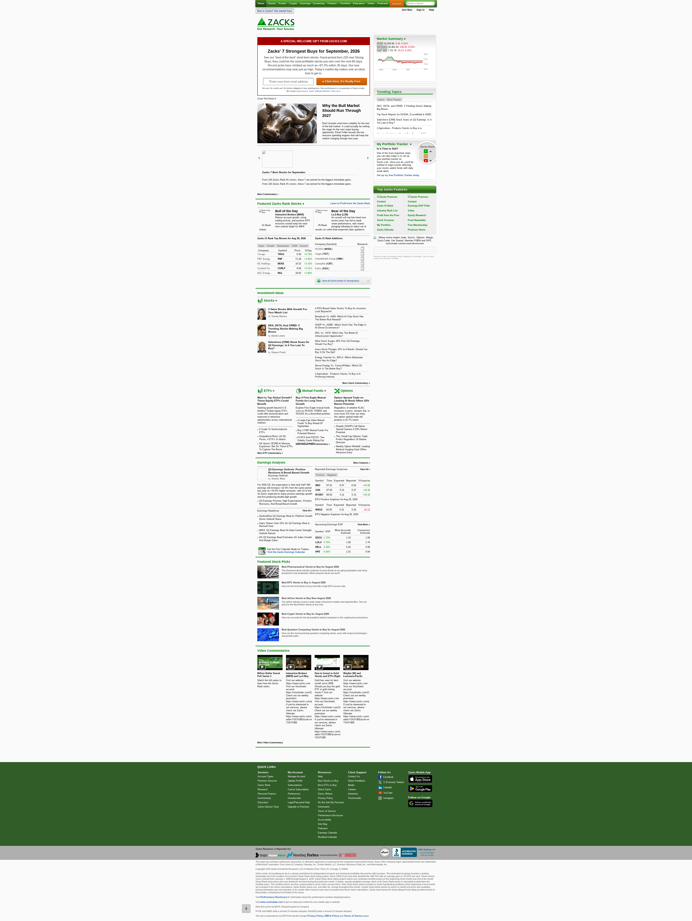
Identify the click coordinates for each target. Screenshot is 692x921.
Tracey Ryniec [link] (279, 316)
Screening (318, 3)
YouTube (387, 792)
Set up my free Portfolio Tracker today (398, 175)
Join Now (407, 9)
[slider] (313, 166)
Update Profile (295, 780)
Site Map (322, 824)
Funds (282, 3)
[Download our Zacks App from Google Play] (420, 788)
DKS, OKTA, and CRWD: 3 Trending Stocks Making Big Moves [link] (285, 328)
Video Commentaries (273, 650)
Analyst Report (362, 249)
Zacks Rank (264, 785)
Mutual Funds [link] (312, 390)
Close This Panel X (266, 98)
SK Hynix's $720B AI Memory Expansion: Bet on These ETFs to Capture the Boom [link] (276, 446)
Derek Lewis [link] (278, 335)
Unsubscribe (294, 798)
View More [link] (363, 524)
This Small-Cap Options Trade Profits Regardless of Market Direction (351, 439)
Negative (331, 475)
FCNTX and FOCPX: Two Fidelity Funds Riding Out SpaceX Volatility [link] (311, 440)
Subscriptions (295, 785)
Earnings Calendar (327, 832)
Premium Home (416, 229)
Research (263, 789)
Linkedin (387, 787)
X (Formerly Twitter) (393, 782)
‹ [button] (259, 158)
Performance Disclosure (330, 815)
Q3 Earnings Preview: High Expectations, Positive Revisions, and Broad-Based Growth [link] (285, 502)
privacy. (304, 91)
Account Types (265, 776)
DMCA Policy (332, 916)
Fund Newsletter (417, 220)
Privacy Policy (325, 798)
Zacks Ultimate (385, 229)
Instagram (388, 798)
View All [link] (306, 510)
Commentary (264, 798)
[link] (276, 24)
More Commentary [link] (267, 194)
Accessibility (324, 819)
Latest (381, 99)
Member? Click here (324, 91)
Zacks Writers (325, 793)
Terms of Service (327, 811)
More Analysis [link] (360, 463)
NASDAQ (382, 47)
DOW (380, 43)
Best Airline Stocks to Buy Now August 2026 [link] (306, 598)
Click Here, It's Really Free (341, 81)
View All (364, 469)
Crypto (293, 3)
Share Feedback (356, 780)
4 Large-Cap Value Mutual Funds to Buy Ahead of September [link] (311, 423)
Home (261, 3)
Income (304, 245)
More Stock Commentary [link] (355, 383)
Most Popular (394, 99)
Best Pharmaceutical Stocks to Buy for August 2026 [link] (310, 566)
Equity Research (417, 215)
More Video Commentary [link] (270, 742)
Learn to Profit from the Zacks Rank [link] (350, 203)
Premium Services (267, 780)
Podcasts (383, 3)
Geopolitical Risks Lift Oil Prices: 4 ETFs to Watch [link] (272, 438)
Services (398, 3)
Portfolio (345, 3)
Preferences (294, 793)
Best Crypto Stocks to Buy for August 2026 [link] (305, 614)
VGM (294, 245)
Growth (270, 245)
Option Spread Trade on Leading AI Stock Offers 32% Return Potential (351, 400)
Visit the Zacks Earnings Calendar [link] (286, 552)
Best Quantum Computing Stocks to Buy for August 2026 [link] (313, 629)
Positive (320, 475)
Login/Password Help (299, 802)
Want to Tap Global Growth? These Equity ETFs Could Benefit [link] (274, 400)
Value (261, 245)
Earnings (305, 3)
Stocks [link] (269, 300)
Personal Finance (267, 793)
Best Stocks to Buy (328, 780)
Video (371, 3)
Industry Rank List (387, 210)
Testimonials (354, 798)
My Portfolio (384, 225)
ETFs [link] (268, 390)
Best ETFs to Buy (327, 785)
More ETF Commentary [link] (269, 453)
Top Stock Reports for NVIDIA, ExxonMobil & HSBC (404, 114)
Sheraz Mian (278, 478)
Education (358, 3)
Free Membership (417, 225)
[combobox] (284, 551)
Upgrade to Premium (298, 806)
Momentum (283, 245)
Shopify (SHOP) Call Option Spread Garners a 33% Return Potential (351, 429)
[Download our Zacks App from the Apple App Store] (420, 782)
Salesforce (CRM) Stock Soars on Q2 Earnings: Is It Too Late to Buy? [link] (288, 345)
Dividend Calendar (327, 837)
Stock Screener (385, 220)
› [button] (368, 158)
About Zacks (324, 789)
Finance (332, 3)
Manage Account (296, 776)
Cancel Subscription (298, 789)
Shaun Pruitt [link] (278, 352)
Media (351, 785)
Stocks (272, 3)
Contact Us (354, 776)
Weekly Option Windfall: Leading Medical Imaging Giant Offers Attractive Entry (353, 449)
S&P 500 (382, 50)
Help (431, 9)
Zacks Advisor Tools (268, 806)
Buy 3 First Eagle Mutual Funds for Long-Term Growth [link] (311, 400)
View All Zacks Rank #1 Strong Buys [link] (340, 281)
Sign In (420, 9)
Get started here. (274, 11)
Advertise (353, 793)
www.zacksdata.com (271, 902)
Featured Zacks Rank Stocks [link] (279, 203)
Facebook (388, 777)
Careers (352, 789)
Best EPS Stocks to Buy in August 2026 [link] (304, 582)
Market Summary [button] (390, 39)
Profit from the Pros (388, 215)
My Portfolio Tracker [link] (393, 144)
